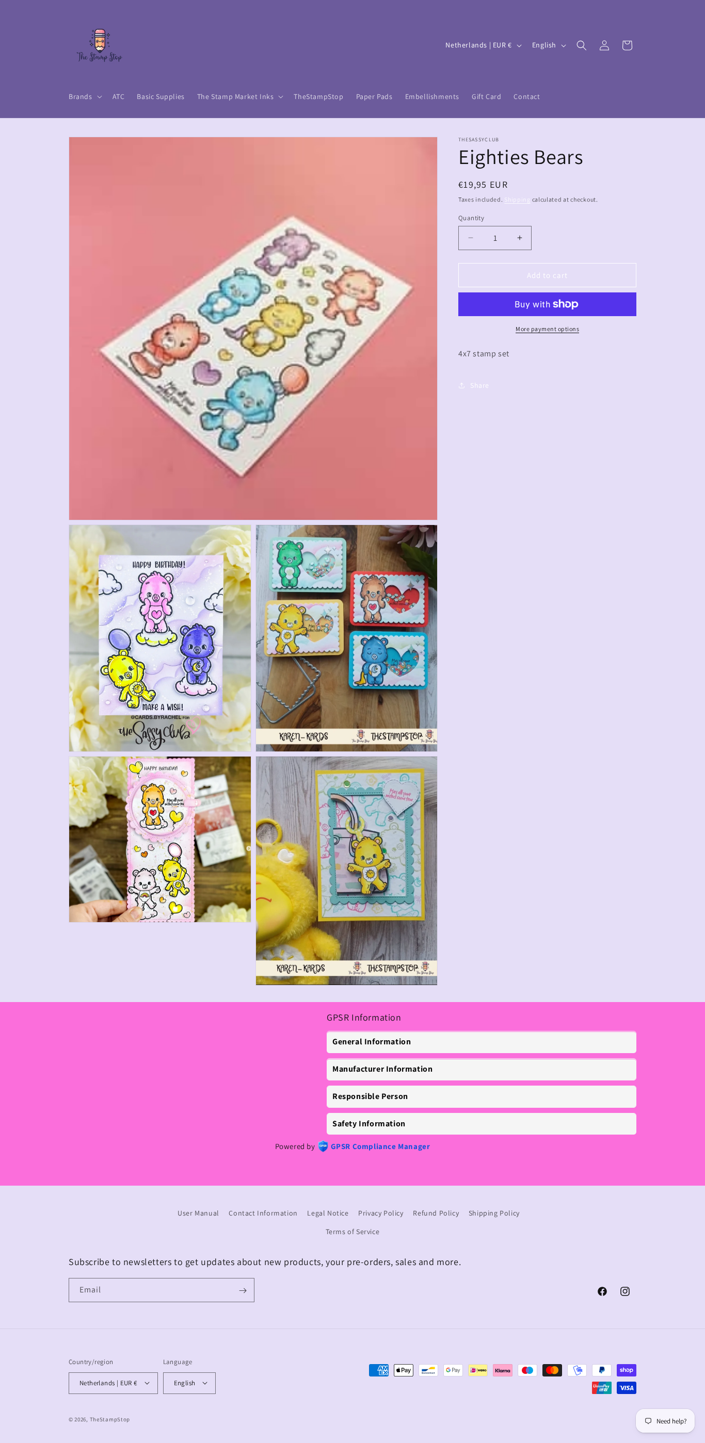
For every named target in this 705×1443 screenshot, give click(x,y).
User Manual (198, 1213)
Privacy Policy (380, 1213)
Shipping (517, 199)
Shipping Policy (494, 1213)
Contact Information (263, 1213)
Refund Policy (436, 1213)
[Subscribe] (242, 1290)
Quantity (471, 217)
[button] (84, 96)
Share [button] (479, 385)
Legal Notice (327, 1213)
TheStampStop (110, 1418)
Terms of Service (353, 1231)
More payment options (547, 329)
